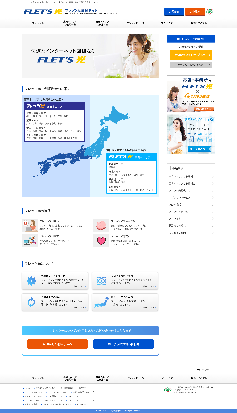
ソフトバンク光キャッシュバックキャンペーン (43, 400)
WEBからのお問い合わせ (123, 344)
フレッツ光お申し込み (34, 392)
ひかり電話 (175, 204)
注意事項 (82, 388)
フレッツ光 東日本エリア (131, 177)
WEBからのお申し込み (57, 344)
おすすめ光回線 (31, 404)
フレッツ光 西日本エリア (54, 125)
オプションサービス (134, 23)
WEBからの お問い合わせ (190, 65)
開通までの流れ (199, 23)
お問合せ (174, 11)
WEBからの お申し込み (190, 54)
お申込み (195, 11)
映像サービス (73, 396)
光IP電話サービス (55, 396)
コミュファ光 (90, 400)
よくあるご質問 (177, 232)
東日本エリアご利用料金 (182, 176)
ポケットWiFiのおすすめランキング (57, 404)
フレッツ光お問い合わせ (58, 392)
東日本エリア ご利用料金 (70, 23)
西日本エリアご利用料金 (182, 183)
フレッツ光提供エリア (181, 190)
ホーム (27, 388)
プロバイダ (167, 23)
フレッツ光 (38, 23)
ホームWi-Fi (81, 404)
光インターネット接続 (34, 396)
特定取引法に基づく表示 (45, 388)
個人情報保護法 (67, 388)
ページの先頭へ (202, 369)
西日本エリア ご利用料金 (102, 23)
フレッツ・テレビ (178, 211)
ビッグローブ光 (74, 400)
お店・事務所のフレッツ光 (83, 392)
